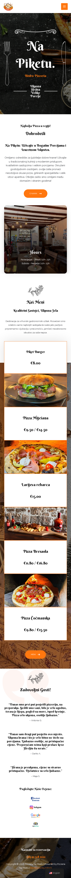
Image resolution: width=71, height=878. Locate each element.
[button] (35, 654)
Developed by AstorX (41, 867)
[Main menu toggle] (64, 6)
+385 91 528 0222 (35, 857)
